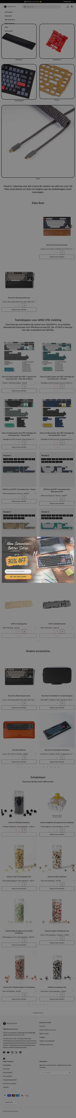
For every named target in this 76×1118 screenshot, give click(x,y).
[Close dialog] (72, 538)
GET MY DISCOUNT (18, 576)
